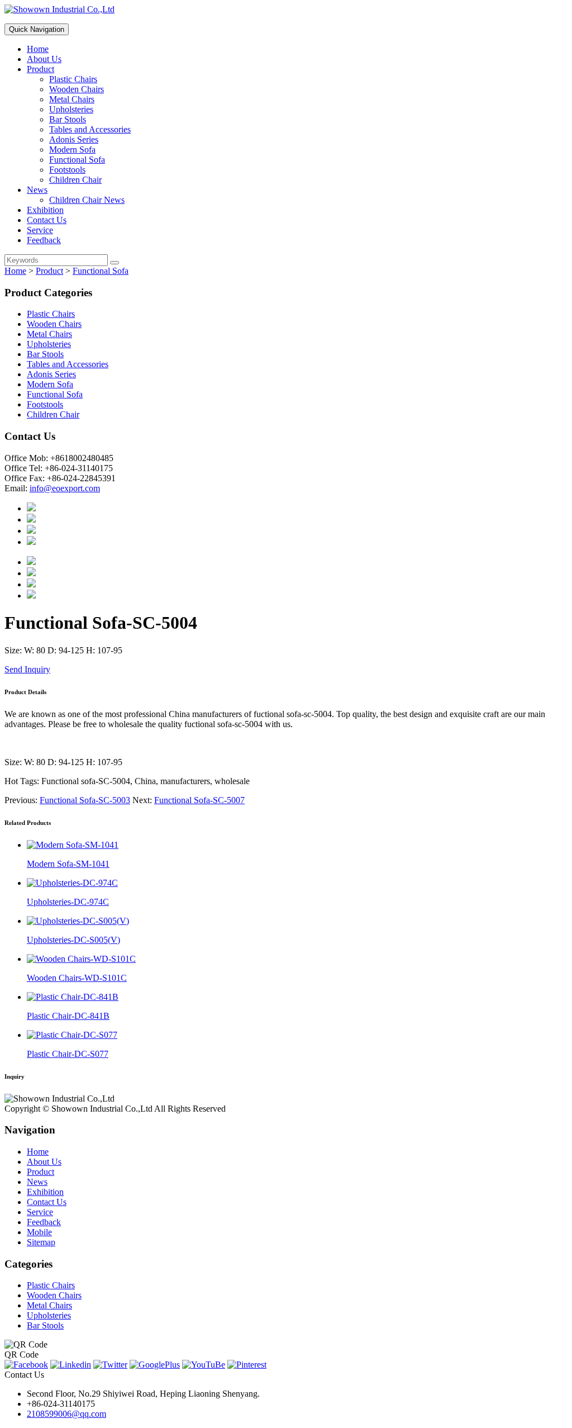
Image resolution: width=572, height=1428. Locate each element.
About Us (44, 59)
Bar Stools (67, 119)
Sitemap (41, 1242)
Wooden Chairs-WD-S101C (77, 978)
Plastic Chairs (73, 79)
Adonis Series (73, 139)
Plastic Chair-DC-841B (68, 1016)
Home (38, 49)
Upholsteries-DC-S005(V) (73, 940)
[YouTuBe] (203, 1364)
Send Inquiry (27, 669)
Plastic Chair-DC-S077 (67, 1054)
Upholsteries (71, 109)
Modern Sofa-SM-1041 (68, 864)
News (37, 189)
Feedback (44, 240)
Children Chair (75, 179)
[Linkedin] (70, 1364)
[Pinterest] (246, 1364)
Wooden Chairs (76, 89)
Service (40, 230)
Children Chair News (87, 200)
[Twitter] (110, 1364)
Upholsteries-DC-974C (68, 902)
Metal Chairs (71, 99)
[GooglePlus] (155, 1364)
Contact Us (46, 220)
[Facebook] (26, 1364)
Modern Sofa (72, 149)
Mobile (39, 1232)
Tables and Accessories (90, 129)
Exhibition (45, 210)
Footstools (67, 169)
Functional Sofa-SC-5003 (85, 800)
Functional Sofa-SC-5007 (199, 800)
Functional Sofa (77, 159)
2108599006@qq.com (66, 1413)
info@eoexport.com (65, 488)
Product (40, 69)
